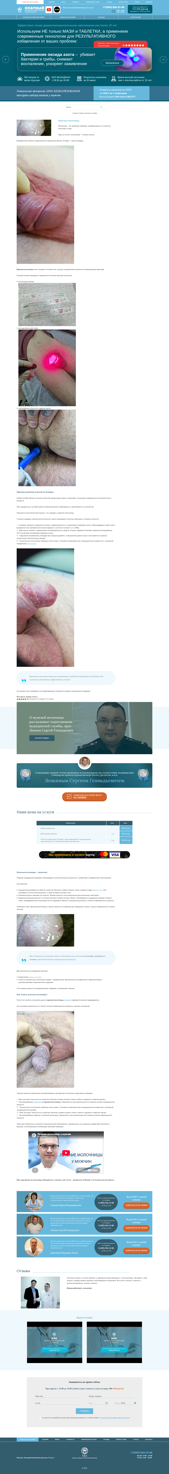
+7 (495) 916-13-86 (113, 7)
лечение (67, 1000)
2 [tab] (126, 45)
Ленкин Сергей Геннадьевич (64, 1230)
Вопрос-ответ (123, 2)
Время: (117, 1403)
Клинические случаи (93, 2)
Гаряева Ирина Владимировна (65, 1205)
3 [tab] (129, 45)
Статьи (137, 2)
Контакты (149, 2)
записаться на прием (30, 2)
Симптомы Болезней (67, 17)
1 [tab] (124, 45)
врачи (63, 2)
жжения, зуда (97, 890)
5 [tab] (135, 45)
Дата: (91, 1403)
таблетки (37, 1102)
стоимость (75, 2)
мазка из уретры (35, 977)
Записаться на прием (136, 1205)
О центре (52, 2)
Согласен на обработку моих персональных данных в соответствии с (86, 1418)
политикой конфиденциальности (115, 1418)
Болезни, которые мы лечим (33, 17)
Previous (14, 59)
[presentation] (125, 1270)
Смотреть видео (42, 738)
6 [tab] (137, 45)
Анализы (101, 17)
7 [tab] (140, 45)
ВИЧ (72, 528)
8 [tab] (143, 45)
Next (154, 59)
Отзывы (109, 2)
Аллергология (135, 17)
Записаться (112, 63)
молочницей (31, 543)
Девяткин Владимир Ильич (64, 1252)
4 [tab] (132, 45)
